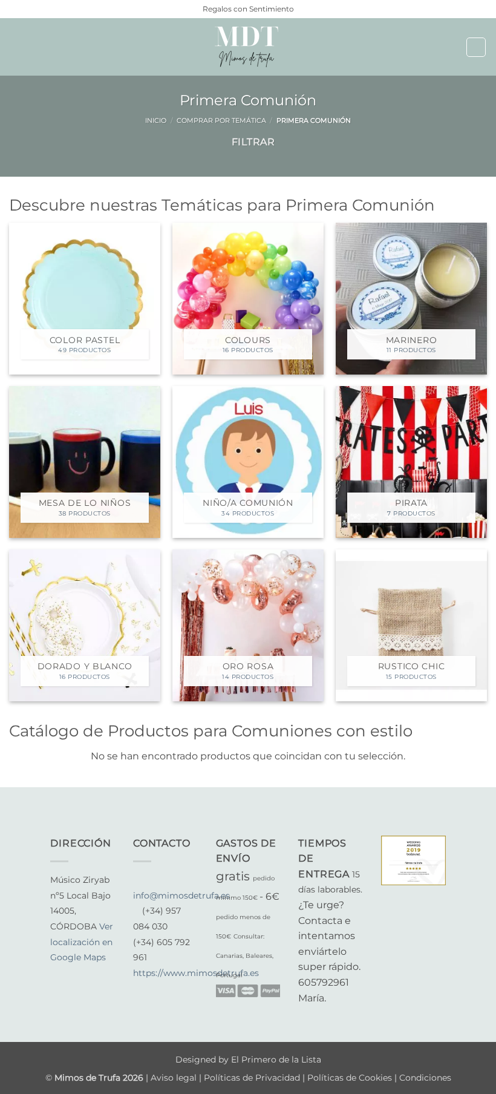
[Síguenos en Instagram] (72, 973)
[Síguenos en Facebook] (57, 973)
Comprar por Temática (221, 120)
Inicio (155, 120)
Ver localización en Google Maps (81, 942)
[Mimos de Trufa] (248, 47)
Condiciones (425, 1077)
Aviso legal (175, 1077)
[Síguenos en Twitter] (87, 973)
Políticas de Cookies (349, 1077)
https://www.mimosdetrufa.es (196, 973)
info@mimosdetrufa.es (181, 895)
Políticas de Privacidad (252, 1077)
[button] (16, 47)
